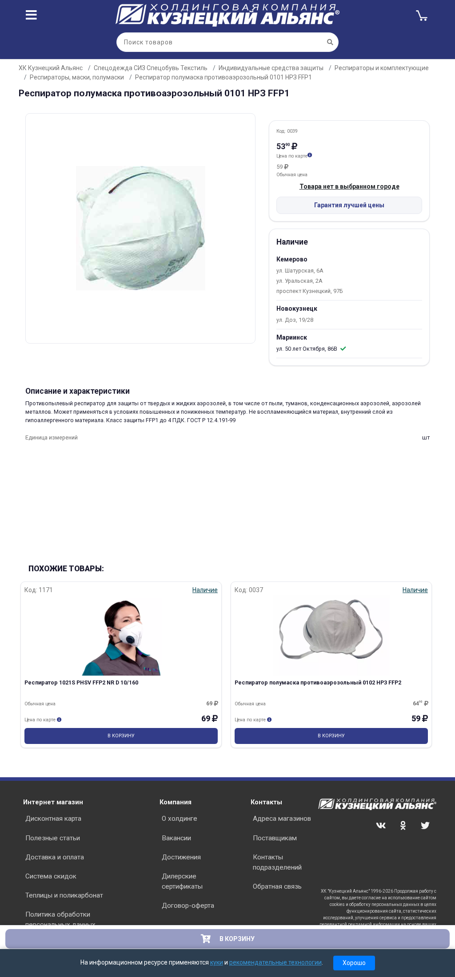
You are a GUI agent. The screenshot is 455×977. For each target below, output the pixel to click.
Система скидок (50, 876)
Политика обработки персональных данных (60, 919)
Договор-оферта (188, 906)
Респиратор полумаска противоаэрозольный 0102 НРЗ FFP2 (318, 682)
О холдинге (179, 819)
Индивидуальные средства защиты (271, 67)
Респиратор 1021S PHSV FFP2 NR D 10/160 (81, 682)
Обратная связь (277, 886)
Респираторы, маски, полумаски (77, 77)
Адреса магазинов (282, 819)
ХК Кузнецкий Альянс (51, 67)
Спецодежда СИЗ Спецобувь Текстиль (151, 67)
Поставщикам (275, 838)
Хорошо (354, 962)
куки (216, 962)
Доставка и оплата (54, 857)
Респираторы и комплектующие (382, 67)
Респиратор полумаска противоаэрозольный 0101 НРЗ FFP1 (223, 77)
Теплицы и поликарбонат (64, 895)
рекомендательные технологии (275, 962)
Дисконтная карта (53, 819)
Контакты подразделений (277, 862)
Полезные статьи (52, 838)
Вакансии (176, 838)
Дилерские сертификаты (182, 881)
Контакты (266, 802)
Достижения (181, 857)
